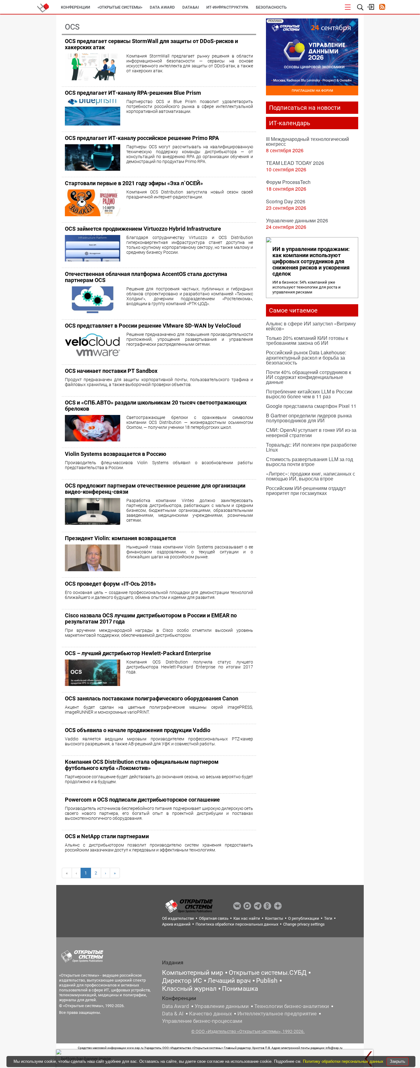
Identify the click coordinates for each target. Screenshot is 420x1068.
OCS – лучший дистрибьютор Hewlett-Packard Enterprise (138, 653)
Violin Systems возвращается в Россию (115, 454)
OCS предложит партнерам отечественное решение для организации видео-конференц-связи (155, 488)
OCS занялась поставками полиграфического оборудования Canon (151, 698)
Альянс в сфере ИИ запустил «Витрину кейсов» (311, 326)
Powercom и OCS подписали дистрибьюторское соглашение (142, 799)
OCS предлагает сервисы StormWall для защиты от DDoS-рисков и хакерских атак (151, 44)
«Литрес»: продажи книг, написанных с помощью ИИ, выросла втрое (310, 476)
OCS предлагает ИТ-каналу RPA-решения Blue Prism (133, 93)
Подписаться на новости (305, 107)
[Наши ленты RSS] (382, 7)
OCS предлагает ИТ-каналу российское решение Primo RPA (142, 138)
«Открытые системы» (119, 7)
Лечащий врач (229, 980)
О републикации (303, 918)
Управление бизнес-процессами (202, 1021)
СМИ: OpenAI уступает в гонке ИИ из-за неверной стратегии (311, 432)
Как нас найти (246, 918)
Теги (328, 918)
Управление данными (222, 1006)
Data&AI (190, 7)
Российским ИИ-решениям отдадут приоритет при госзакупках (306, 490)
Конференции (75, 7)
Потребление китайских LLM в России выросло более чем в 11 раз (309, 394)
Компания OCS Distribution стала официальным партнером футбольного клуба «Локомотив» (142, 765)
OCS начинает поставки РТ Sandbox (111, 371)
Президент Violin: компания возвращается (120, 538)
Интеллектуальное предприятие (277, 1013)
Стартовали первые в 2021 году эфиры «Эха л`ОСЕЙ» (134, 183)
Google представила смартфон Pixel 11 (311, 405)
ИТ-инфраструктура (227, 7)
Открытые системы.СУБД (268, 972)
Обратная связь (213, 918)
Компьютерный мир (192, 972)
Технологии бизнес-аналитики (291, 1006)
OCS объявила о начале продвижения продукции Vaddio (137, 730)
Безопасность (271, 7)
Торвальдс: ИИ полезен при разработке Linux (311, 447)
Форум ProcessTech (288, 181)
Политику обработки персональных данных (344, 1061)
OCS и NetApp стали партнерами (107, 836)
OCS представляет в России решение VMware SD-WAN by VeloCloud (153, 325)
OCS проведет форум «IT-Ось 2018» (110, 583)
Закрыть (397, 1061)
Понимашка (240, 988)
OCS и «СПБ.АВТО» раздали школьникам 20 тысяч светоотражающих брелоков (156, 405)
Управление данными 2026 (297, 220)
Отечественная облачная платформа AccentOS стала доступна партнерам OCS (146, 277)
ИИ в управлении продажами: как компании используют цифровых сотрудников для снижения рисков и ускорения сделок (311, 261)
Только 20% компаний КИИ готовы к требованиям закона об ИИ (307, 340)
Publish (267, 980)
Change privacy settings (304, 924)
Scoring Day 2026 (285, 201)
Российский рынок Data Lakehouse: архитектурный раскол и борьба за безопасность (306, 357)
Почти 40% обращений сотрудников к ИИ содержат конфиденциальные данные (308, 377)
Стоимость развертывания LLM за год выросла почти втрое (309, 462)
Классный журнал (189, 988)
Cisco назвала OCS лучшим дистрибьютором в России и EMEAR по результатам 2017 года (151, 618)
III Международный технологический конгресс (307, 141)
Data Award (175, 1006)
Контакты (274, 918)
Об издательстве (178, 918)
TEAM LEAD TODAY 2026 (295, 162)
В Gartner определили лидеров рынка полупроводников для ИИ (309, 418)
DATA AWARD (162, 7)
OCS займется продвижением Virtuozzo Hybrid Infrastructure (143, 228)
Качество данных (210, 1013)
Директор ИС (182, 980)
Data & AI (173, 1013)
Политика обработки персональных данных (237, 924)
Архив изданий (176, 924)
